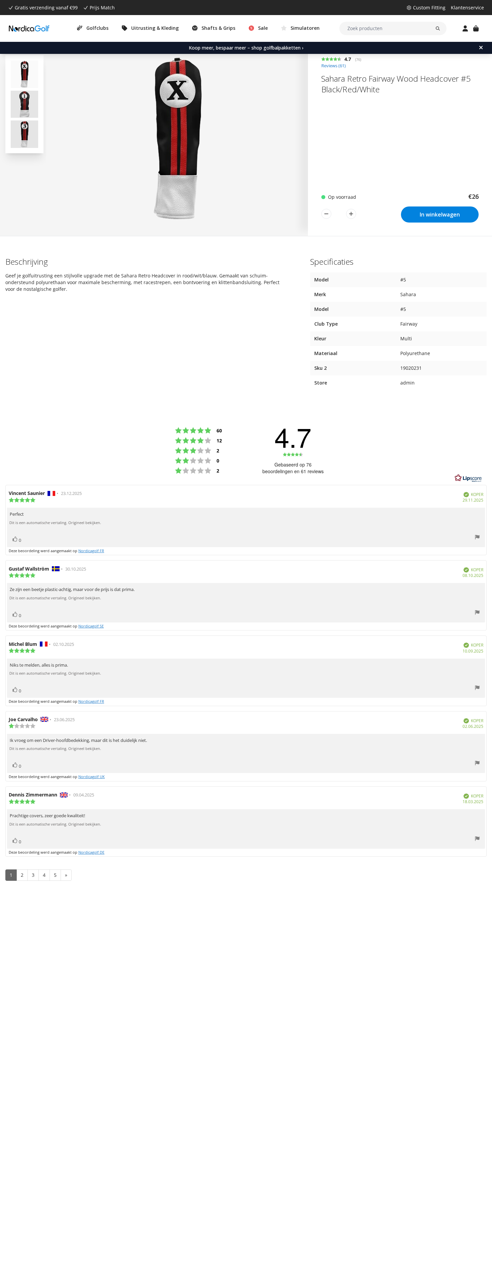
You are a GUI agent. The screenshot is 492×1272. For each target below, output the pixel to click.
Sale (263, 28)
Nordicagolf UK (91, 776)
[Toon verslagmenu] (477, 537)
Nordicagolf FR (91, 550)
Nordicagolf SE (91, 625)
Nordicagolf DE (91, 852)
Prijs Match (102, 7)
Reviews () (333, 66)
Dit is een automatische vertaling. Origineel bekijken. (55, 522)
